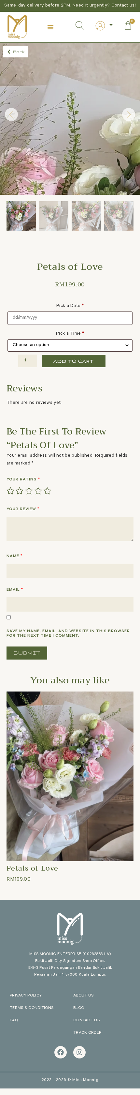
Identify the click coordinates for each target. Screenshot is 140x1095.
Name (14, 556)
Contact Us (86, 1020)
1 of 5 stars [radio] (10, 491)
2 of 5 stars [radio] (19, 491)
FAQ (14, 1020)
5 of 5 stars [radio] (47, 491)
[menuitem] (104, 26)
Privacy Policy (26, 996)
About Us (83, 996)
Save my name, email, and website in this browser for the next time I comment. (68, 633)
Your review (23, 509)
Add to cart (73, 361)
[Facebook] (60, 1052)
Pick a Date (70, 306)
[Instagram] (79, 1052)
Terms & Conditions (31, 1008)
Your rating (23, 480)
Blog (78, 1008)
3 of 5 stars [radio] (29, 491)
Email (15, 590)
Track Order (87, 1033)
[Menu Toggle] (50, 27)
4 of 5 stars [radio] (38, 491)
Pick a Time (70, 334)
